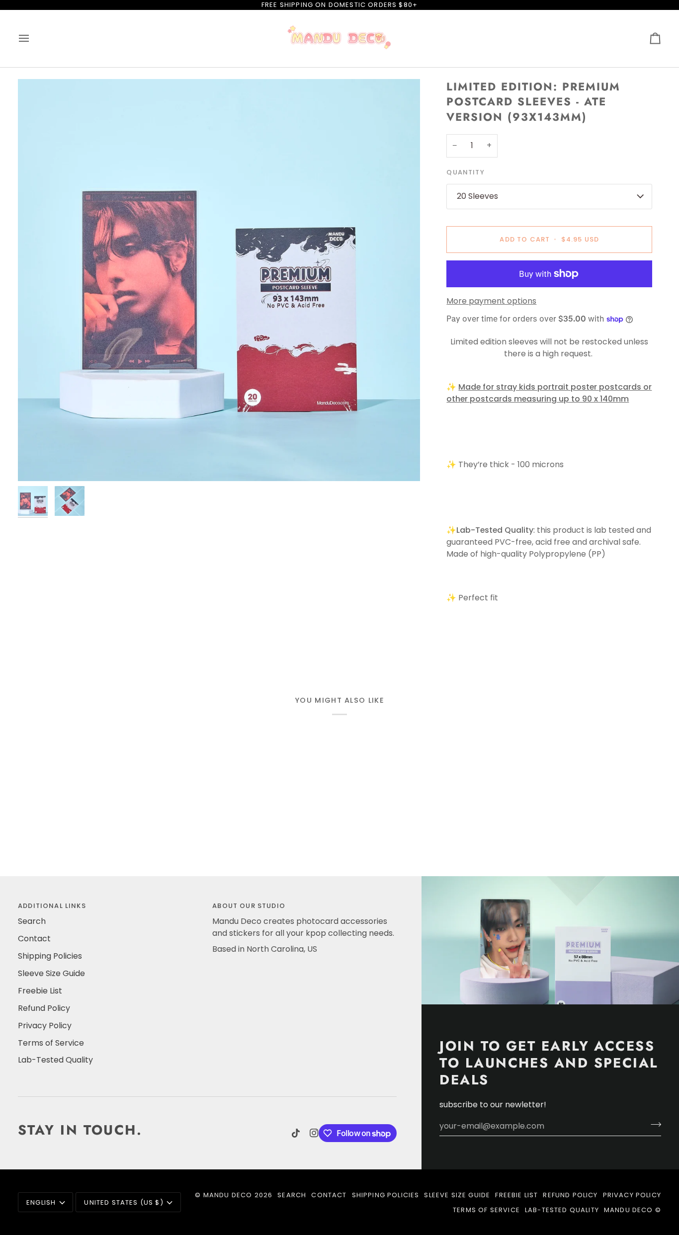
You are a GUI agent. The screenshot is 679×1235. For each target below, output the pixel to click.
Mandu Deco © (632, 1210)
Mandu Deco (228, 1195)
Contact (34, 938)
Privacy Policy (45, 1025)
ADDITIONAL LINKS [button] (52, 905)
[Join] (653, 1125)
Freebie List (40, 990)
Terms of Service (51, 1043)
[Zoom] (219, 280)
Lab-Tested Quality (55, 1060)
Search (32, 921)
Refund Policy (44, 1008)
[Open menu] (33, 38)
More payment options (491, 301)
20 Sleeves (477, 196)
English (41, 1202)
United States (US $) (123, 1202)
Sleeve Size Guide (51, 973)
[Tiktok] (296, 1133)
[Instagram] (314, 1133)
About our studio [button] (248, 905)
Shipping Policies (50, 956)
